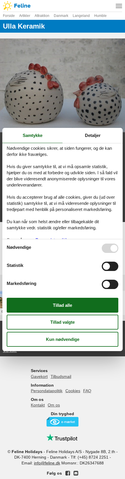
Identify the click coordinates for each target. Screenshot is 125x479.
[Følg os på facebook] (67, 473)
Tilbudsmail (61, 376)
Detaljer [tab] (93, 135)
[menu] (119, 6)
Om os (54, 405)
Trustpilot (62, 437)
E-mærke (62, 422)
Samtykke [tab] (32, 135)
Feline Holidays (62, 6)
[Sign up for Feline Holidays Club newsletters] (76, 473)
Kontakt (38, 405)
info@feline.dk (47, 463)
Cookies (72, 390)
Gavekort (39, 376)
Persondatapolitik (47, 390)
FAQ (87, 390)
